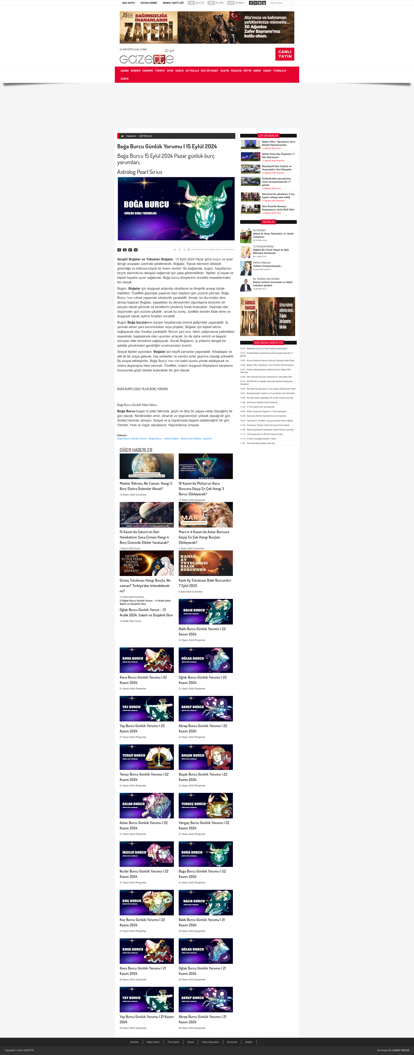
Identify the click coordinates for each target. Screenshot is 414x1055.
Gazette (207, 438)
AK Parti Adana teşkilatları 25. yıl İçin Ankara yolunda (266, 397)
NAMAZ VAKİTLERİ (173, 2)
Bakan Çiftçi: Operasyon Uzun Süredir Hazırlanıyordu (278, 143)
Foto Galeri (173, 1042)
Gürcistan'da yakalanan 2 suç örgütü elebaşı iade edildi (278, 195)
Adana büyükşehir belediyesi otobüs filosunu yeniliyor (267, 429)
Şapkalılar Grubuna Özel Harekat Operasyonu (263, 348)
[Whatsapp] (136, 250)
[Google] (130, 250)
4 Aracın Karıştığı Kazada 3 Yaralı (258, 438)
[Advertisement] (207, 105)
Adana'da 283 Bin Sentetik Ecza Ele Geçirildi (263, 415)
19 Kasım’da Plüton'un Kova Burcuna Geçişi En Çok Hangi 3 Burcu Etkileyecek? (201, 488)
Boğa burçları (137, 322)
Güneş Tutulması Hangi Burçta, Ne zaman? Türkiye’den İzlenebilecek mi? (145, 585)
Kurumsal (232, 1042)
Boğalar (159, 351)
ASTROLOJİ (145, 136)
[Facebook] (119, 250)
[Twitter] (125, 249)
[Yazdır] (175, 249)
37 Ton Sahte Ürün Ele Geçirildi (257, 406)
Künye (190, 1042)
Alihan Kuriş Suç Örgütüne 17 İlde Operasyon (278, 155)
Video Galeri (153, 1042)
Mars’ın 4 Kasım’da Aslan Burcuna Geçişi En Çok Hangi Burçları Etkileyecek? (204, 537)
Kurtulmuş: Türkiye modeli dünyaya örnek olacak (264, 425)
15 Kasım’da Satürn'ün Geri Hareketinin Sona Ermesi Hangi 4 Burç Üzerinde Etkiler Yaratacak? (144, 537)
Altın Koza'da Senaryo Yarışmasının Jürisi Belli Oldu (278, 208)
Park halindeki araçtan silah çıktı (257, 443)
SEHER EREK (260, 278)
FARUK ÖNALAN (261, 246)
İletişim (248, 1042)
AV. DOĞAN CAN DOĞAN (266, 262)
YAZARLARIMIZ (148, 2)
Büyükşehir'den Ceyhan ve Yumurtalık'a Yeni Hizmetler (277, 168)
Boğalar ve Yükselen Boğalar (151, 259)
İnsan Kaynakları (210, 1042)
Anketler (134, 1042)
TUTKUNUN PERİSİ (263, 230)
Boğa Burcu (155, 438)
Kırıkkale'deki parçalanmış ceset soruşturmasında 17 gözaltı (276, 181)
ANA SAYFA (128, 2)
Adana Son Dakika (191, 438)
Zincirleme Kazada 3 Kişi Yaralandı (259, 402)
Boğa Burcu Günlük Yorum (132, 438)
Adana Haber (171, 438)
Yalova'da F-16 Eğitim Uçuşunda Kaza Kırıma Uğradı (266, 420)
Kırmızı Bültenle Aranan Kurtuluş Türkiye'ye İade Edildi (267, 360)
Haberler (131, 136)
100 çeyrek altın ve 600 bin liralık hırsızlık (261, 434)
